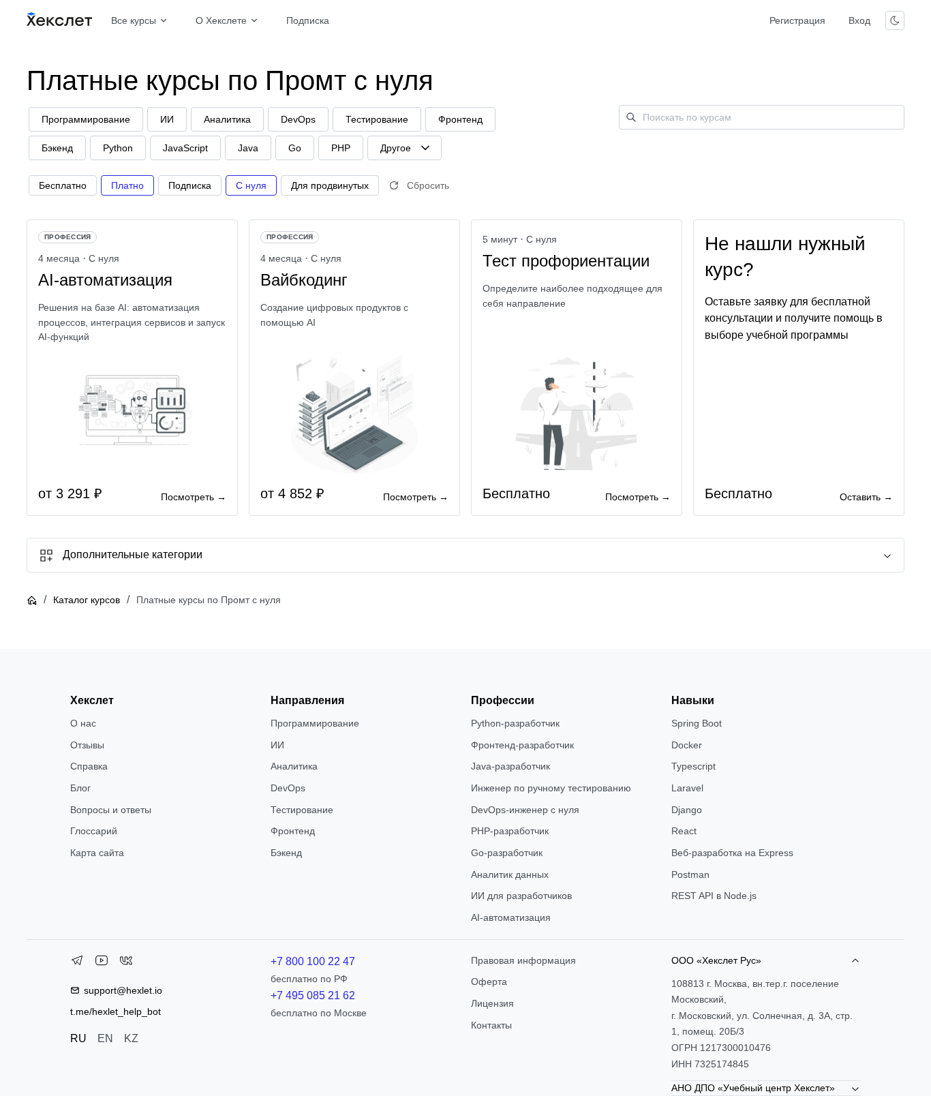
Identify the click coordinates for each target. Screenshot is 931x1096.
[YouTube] (101, 963)
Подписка (307, 20)
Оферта (489, 981)
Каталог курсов (86, 600)
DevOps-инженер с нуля (525, 809)
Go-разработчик (507, 852)
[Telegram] (77, 963)
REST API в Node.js (714, 895)
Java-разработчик (510, 766)
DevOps (288, 787)
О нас (83, 723)
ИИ (277, 745)
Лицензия (492, 1003)
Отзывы (87, 745)
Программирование (315, 723)
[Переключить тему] (894, 20)
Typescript (693, 766)
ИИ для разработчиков (521, 895)
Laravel (687, 787)
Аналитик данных (510, 874)
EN (105, 1038)
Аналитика (294, 766)
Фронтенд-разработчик (522, 745)
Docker (686, 745)
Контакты (491, 1025)
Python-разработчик (515, 723)
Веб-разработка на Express (732, 852)
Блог (80, 787)
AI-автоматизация (511, 917)
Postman (690, 874)
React (684, 830)
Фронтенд (293, 830)
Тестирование (302, 809)
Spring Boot (696, 723)
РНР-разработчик (510, 830)
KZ (131, 1038)
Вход (859, 20)
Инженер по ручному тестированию (551, 787)
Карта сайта (97, 852)
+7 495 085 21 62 (313, 995)
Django (686, 809)
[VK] (126, 963)
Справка (89, 766)
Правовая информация (523, 960)
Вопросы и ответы (110, 809)
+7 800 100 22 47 (313, 961)
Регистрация (797, 20)
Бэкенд (286, 852)
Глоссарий (93, 830)
